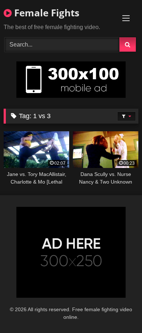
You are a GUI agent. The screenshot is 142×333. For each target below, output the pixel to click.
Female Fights (45, 12)
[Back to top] (119, 311)
